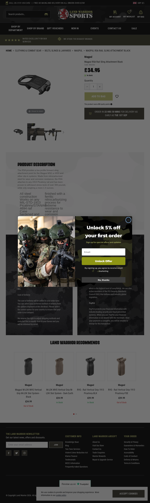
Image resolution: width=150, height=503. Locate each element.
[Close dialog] (128, 220)
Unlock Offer (103, 261)
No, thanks (103, 280)
